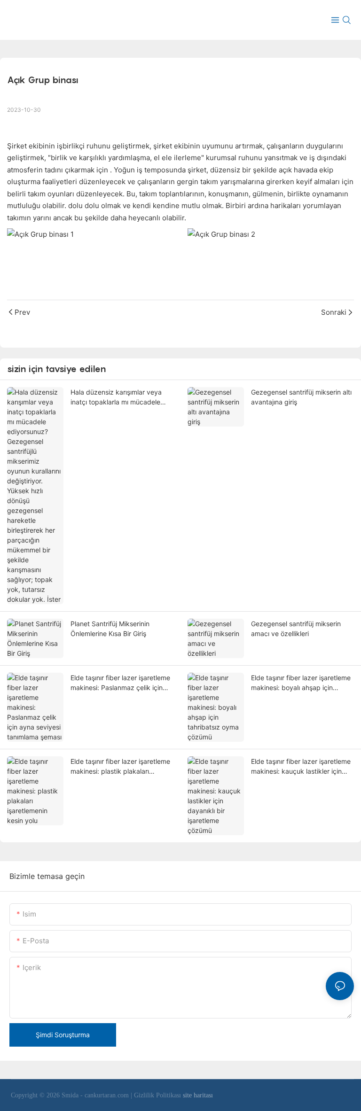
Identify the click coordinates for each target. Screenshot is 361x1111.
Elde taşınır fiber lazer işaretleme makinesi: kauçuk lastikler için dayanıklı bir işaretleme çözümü (301, 766)
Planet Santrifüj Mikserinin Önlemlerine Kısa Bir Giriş (110, 628)
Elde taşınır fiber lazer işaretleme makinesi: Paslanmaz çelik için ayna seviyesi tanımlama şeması (120, 683)
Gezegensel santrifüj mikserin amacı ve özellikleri (296, 628)
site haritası (198, 1095)
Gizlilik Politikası (158, 1095)
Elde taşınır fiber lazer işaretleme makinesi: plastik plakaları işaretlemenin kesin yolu (120, 766)
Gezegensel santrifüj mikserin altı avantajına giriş (301, 397)
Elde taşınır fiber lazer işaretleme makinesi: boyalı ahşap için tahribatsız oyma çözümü (301, 683)
